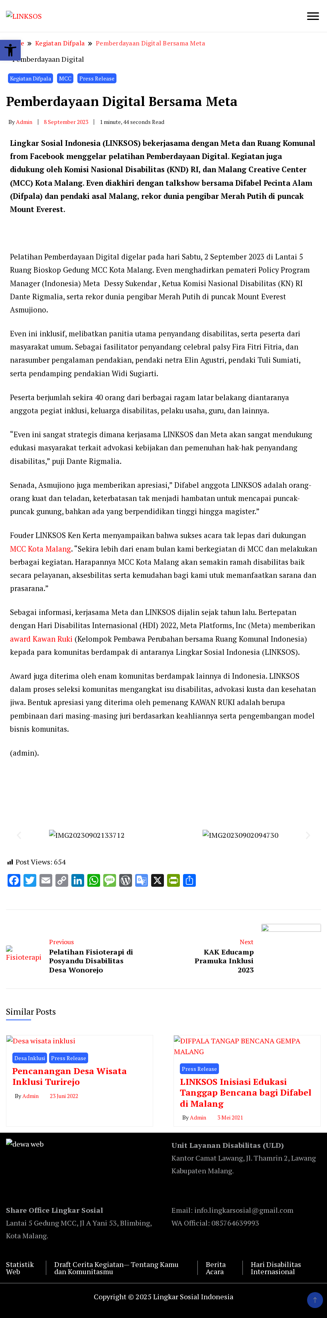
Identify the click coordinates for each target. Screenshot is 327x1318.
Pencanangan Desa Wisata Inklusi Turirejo (69, 1076)
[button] (19, 835)
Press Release (96, 78)
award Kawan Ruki (41, 639)
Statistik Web (20, 1267)
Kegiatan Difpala (30, 78)
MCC (65, 78)
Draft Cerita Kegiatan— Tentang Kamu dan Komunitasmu (116, 1267)
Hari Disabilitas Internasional (276, 1267)
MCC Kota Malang (40, 549)
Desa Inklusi (29, 1058)
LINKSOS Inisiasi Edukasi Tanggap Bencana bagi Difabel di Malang (245, 1092)
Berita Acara (216, 1267)
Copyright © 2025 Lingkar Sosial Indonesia (163, 1296)
